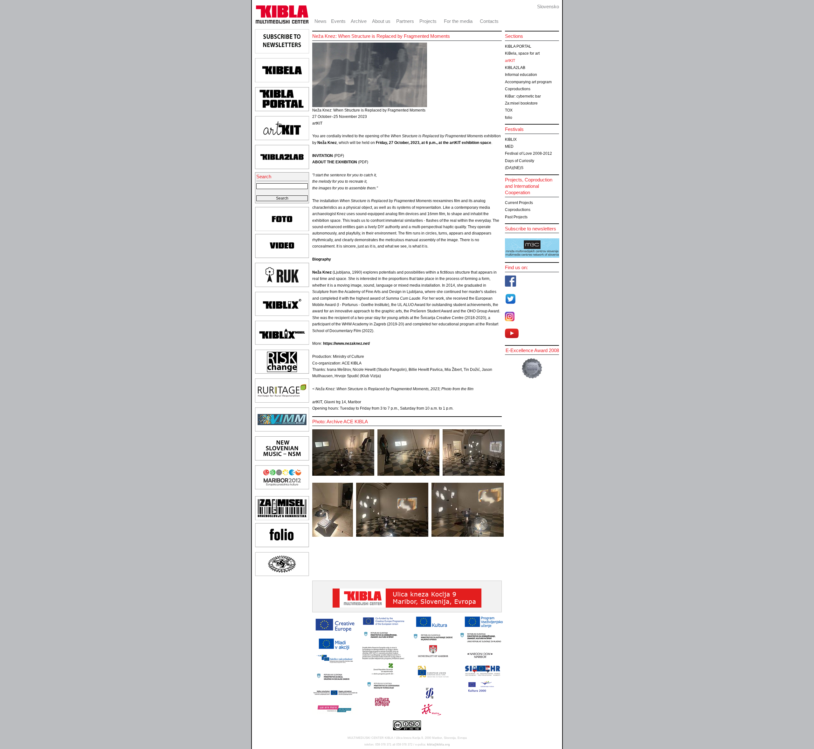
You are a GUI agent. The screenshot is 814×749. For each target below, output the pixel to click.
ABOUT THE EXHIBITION (334, 162)
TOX (509, 110)
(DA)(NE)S (514, 168)
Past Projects (516, 217)
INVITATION (322, 155)
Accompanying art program (528, 82)
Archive (359, 21)
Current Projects (519, 203)
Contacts (489, 21)
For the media (458, 21)
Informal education (521, 74)
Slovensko (548, 6)
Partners (405, 21)
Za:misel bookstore (521, 103)
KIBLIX (511, 139)
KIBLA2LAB (515, 67)
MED (509, 146)
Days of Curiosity (519, 161)
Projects (428, 21)
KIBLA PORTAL (518, 46)
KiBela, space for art (522, 53)
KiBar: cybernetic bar (523, 96)
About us (381, 21)
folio (508, 117)
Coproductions (517, 89)
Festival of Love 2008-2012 (528, 153)
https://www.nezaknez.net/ (346, 343)
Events (338, 21)
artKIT (510, 60)
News (320, 21)
